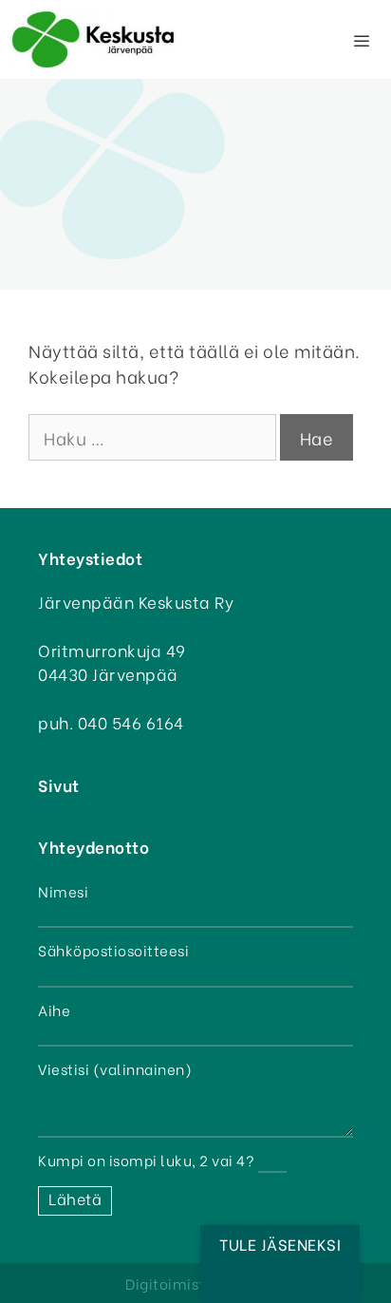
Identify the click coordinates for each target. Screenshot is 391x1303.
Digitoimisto (169, 1283)
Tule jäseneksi (280, 1244)
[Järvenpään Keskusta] (92, 39)
